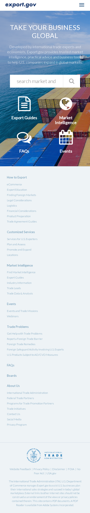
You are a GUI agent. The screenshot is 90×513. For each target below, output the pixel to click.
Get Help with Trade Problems (24, 333)
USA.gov (51, 473)
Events (11, 304)
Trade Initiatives (16, 408)
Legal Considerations (19, 200)
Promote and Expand (19, 249)
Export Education (17, 189)
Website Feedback (20, 469)
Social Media (14, 419)
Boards (12, 375)
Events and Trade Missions (22, 311)
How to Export (17, 177)
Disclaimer (58, 469)
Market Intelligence (20, 265)
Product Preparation (19, 216)
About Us (13, 386)
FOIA (71, 469)
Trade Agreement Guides (22, 221)
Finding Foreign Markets (21, 195)
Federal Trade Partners (20, 398)
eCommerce (14, 184)
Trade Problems (18, 327)
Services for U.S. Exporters (22, 239)
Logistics (12, 205)
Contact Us (13, 414)
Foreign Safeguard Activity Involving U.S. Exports (35, 349)
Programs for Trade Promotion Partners (30, 403)
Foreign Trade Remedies (21, 344)
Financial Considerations (21, 211)
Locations (12, 255)
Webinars (12, 316)
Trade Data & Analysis (20, 293)
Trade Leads (14, 288)
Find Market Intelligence (21, 272)
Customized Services (21, 232)
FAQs (10, 365)
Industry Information (19, 283)
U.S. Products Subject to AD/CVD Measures (32, 354)
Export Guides (15, 277)
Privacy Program (17, 424)
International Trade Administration (27, 392)
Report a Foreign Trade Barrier (25, 339)
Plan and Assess (16, 244)
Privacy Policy (41, 469)
